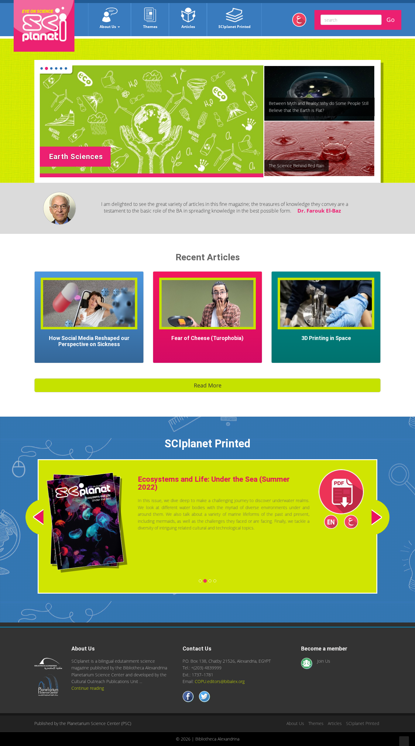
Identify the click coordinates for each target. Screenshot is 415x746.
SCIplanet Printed (234, 26)
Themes (150, 26)
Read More (207, 385)
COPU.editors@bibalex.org (220, 691)
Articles (188, 26)
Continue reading (87, 698)
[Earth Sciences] (151, 121)
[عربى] (301, 22)
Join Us (323, 671)
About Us (108, 26)
